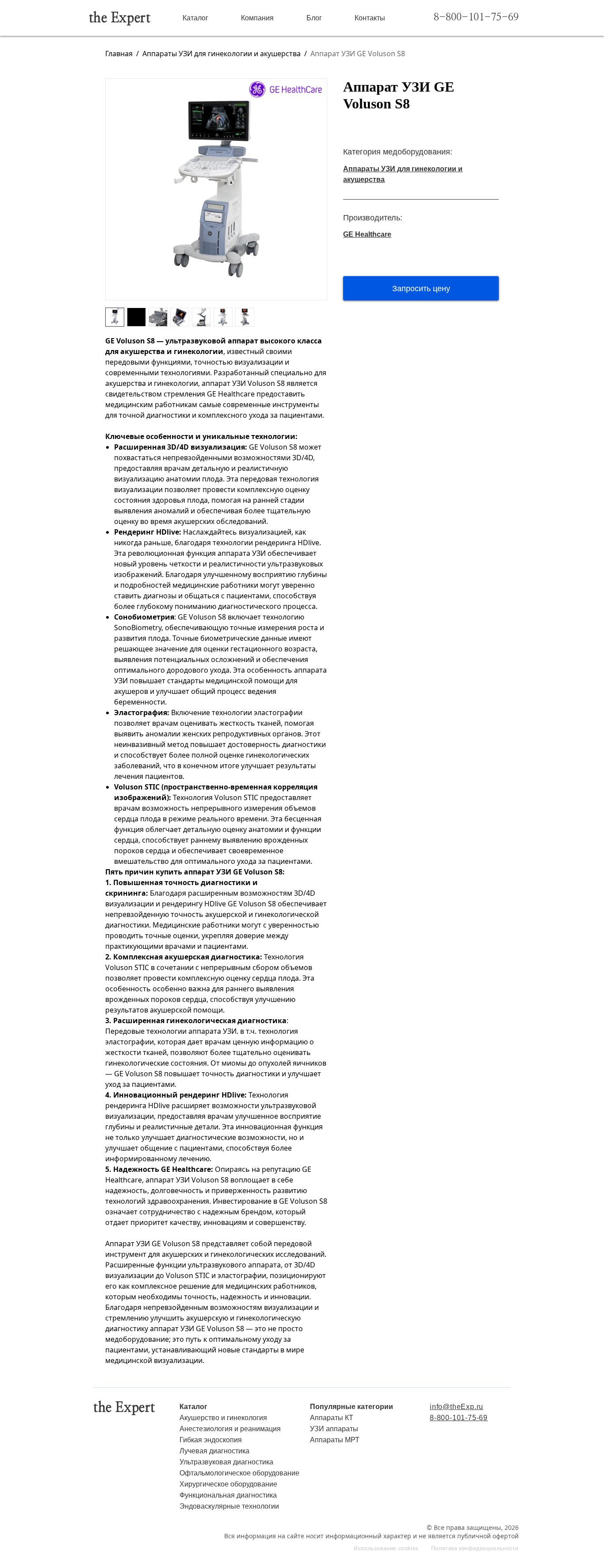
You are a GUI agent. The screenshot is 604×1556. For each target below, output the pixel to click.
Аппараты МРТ (334, 1440)
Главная (119, 53)
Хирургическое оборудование (228, 1484)
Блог (314, 18)
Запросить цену (421, 288)
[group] (216, 189)
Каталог (195, 18)
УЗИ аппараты (334, 1429)
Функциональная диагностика (228, 1495)
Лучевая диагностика (214, 1451)
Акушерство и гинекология (223, 1417)
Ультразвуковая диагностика (226, 1462)
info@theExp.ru (456, 1406)
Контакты (370, 18)
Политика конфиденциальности (475, 1549)
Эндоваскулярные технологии (229, 1506)
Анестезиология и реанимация (230, 1429)
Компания (257, 18)
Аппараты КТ (331, 1417)
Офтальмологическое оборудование (239, 1473)
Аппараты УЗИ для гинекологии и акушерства (221, 53)
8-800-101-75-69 (476, 17)
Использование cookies (386, 1549)
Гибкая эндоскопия (211, 1440)
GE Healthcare (367, 234)
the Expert (120, 18)
